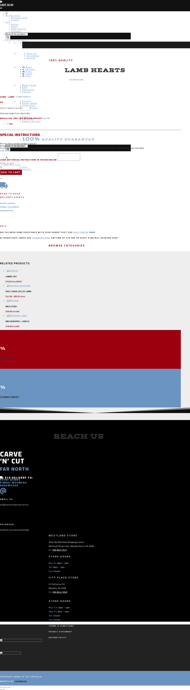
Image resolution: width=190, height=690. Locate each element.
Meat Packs (29, 85)
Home (3, 97)
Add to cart (11, 172)
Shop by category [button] (17, 40)
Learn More (5, 150)
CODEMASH (20, 681)
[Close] (1, 178)
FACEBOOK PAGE (41, 238)
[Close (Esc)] (9, 687)
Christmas (32, 56)
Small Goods (30, 108)
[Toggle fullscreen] (4, 687)
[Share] (6, 687)
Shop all (31, 53)
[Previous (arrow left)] (1, 689)
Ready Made (29, 103)
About (15, 24)
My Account (13, 15)
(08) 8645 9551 (59, 550)
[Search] (8, 37)
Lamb (29, 74)
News (14, 27)
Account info (19, 18)
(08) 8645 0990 (59, 592)
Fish (28, 76)
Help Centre (18, 29)
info (8, 22)
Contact (16, 31)
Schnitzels (29, 106)
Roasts (26, 101)
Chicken (29, 69)
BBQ (24, 87)
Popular (31, 58)
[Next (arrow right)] (4, 689)
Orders (15, 20)
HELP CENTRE (81, 232)
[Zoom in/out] (1, 687)
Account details (21, 169)
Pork (28, 72)
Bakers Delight (31, 121)
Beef (28, 67)
